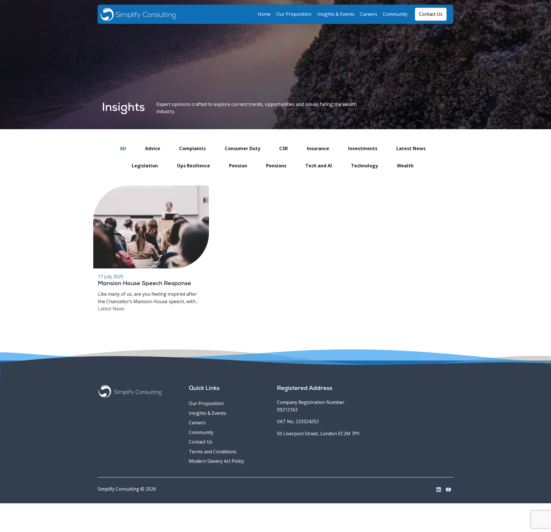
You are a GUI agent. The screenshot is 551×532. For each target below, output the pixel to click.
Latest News (111, 308)
